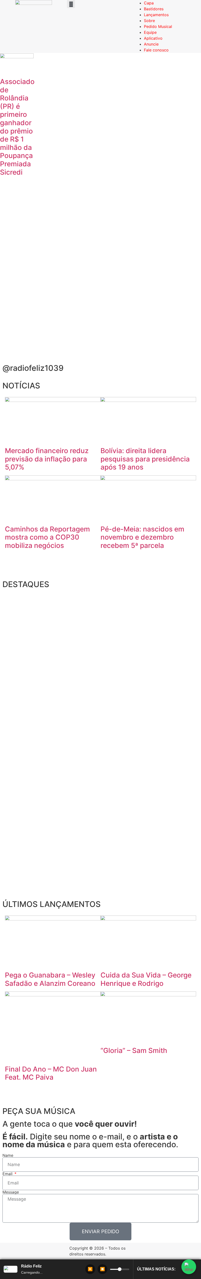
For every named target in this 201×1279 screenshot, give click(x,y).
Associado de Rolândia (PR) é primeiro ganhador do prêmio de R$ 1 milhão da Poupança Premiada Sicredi (17, 126)
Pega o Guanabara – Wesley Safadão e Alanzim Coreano (50, 979)
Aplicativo (153, 38)
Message (10, 1192)
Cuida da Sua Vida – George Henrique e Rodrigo (145, 979)
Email (8, 1174)
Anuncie (151, 44)
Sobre (149, 20)
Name (7, 1155)
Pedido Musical (158, 26)
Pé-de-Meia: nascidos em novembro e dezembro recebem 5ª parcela (142, 537)
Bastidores (153, 8)
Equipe (150, 32)
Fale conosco (156, 50)
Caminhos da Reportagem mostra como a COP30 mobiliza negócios (47, 537)
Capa (149, 2)
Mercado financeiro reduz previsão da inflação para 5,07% (46, 458)
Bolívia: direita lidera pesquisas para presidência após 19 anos (145, 458)
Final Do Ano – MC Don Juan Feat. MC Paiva (51, 1073)
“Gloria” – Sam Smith (133, 1050)
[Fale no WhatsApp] (188, 1266)
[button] (71, 4)
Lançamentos (156, 14)
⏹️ (102, 1269)
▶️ (90, 1269)
